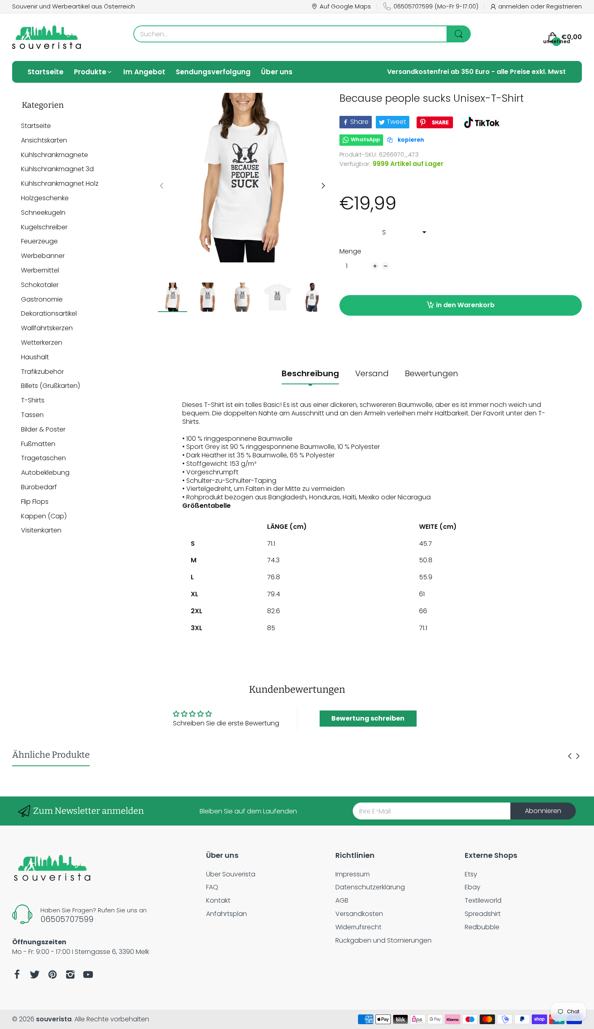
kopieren (410, 140)
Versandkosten (359, 913)
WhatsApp (365, 139)
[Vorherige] (323, 186)
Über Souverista (230, 874)
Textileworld (483, 900)
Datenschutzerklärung (370, 887)
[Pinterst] (52, 974)
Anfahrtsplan (226, 913)
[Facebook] (17, 974)
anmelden (514, 6)
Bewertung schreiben (367, 718)
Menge (350, 251)
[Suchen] (459, 33)
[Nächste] (162, 186)
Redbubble (482, 927)
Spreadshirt (483, 913)
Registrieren (564, 6)
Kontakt (218, 900)
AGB (341, 900)
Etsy (471, 874)
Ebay (472, 887)
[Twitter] (35, 974)
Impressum (352, 874)
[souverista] (46, 37)
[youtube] (88, 974)
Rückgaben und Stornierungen (383, 940)
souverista (54, 1019)
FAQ (212, 887)
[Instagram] (70, 974)
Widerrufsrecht (358, 927)
